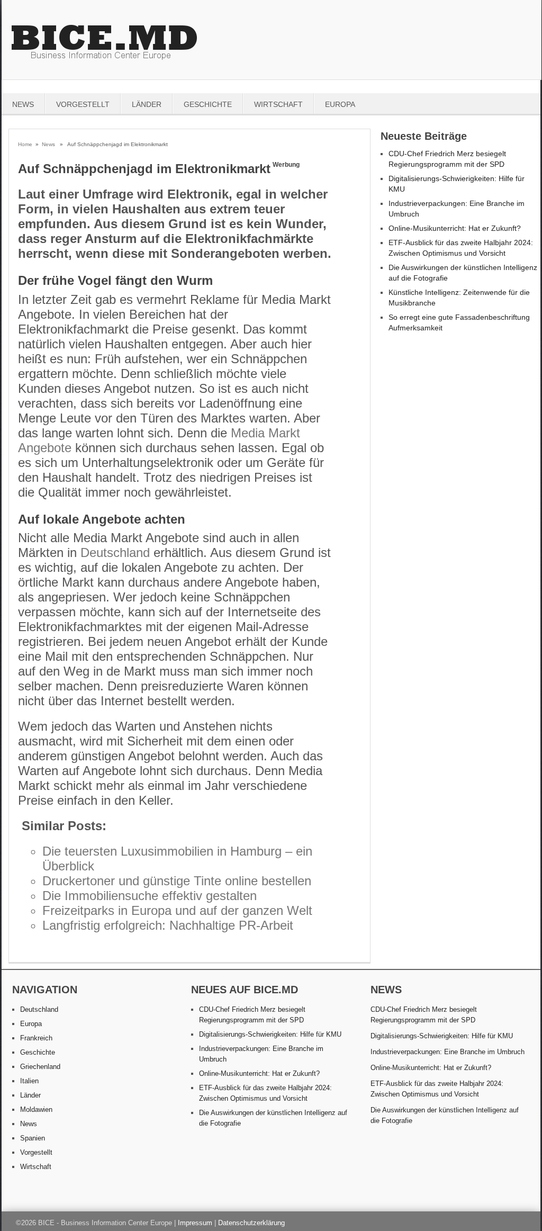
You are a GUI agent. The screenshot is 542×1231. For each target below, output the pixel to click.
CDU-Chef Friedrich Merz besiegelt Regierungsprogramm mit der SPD (424, 1014)
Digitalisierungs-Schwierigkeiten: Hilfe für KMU (270, 1034)
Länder (146, 104)
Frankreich (36, 1038)
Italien (29, 1081)
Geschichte (208, 104)
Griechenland (40, 1067)
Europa (340, 104)
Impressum (195, 1223)
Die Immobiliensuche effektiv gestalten (149, 895)
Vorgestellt (83, 104)
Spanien (32, 1138)
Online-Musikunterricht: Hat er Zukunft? (455, 228)
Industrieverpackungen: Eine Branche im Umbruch (448, 1052)
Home (25, 144)
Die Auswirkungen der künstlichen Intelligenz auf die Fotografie (445, 1115)
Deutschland (115, 552)
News (23, 104)
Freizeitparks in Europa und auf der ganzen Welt (177, 910)
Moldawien (36, 1109)
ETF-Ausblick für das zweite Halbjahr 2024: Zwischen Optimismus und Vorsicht (437, 1089)
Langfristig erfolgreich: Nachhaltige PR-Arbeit (167, 925)
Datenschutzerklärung (251, 1223)
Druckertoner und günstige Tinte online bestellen (176, 881)
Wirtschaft (278, 104)
